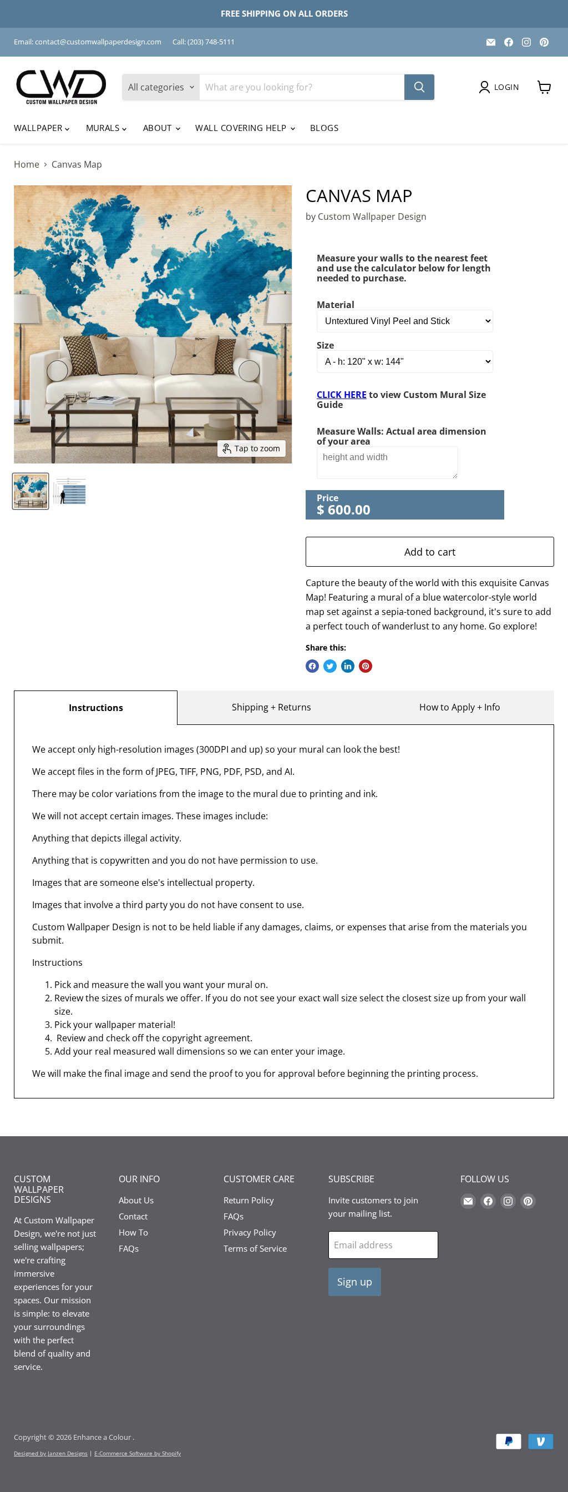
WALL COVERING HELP (242, 127)
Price (327, 498)
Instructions (96, 708)
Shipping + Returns (271, 707)
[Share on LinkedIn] (347, 666)
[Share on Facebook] (312, 666)
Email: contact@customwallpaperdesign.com (87, 42)
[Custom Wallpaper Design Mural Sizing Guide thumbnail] (69, 491)
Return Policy (249, 1200)
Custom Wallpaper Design (372, 216)
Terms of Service (255, 1248)
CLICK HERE (342, 395)
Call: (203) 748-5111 (204, 42)
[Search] (419, 87)
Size (325, 345)
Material (335, 305)
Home (26, 164)
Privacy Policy (250, 1232)
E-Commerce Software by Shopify (137, 1453)
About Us (136, 1200)
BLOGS (324, 127)
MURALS (104, 127)
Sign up (354, 1281)
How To (133, 1232)
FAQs (129, 1248)
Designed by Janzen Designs (51, 1453)
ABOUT (159, 127)
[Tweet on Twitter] (330, 666)
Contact (133, 1216)
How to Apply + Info (459, 707)
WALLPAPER (39, 127)
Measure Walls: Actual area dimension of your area (401, 436)
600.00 (349, 509)
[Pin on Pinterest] (365, 666)
